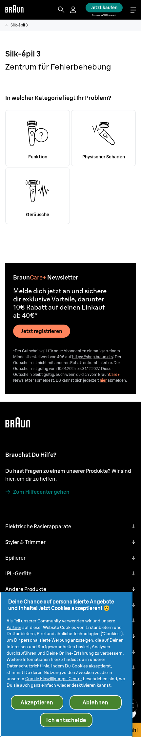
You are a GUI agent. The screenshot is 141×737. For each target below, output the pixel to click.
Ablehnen (96, 702)
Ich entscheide (66, 720)
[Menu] (133, 10)
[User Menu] (74, 10)
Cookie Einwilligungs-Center (53, 678)
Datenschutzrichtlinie (28, 665)
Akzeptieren (37, 702)
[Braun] (14, 10)
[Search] (61, 10)
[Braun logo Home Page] (14, 10)
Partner (14, 627)
